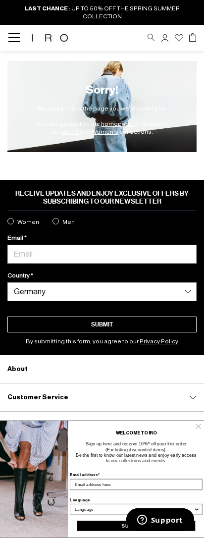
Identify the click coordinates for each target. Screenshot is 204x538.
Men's (70, 132)
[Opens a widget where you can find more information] (160, 520)
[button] (164, 38)
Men (68, 222)
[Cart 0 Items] (193, 38)
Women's (105, 132)
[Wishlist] (179, 38)
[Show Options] (197, 509)
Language (80, 499)
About (17, 369)
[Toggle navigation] (17, 38)
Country (19, 275)
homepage (117, 124)
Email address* (85, 475)
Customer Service (37, 397)
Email (15, 238)
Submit (102, 324)
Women (28, 222)
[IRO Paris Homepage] (50, 38)
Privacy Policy (159, 341)
